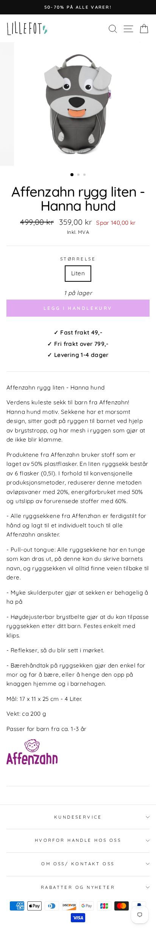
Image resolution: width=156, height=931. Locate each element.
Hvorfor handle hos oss (78, 840)
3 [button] (85, 175)
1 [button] (72, 175)
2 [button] (79, 175)
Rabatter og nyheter (78, 887)
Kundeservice (78, 817)
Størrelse (78, 259)
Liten (78, 273)
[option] (78, 7)
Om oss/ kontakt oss (77, 863)
